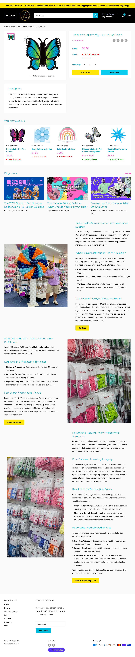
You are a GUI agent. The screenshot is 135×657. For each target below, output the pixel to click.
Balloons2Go (78, 40)
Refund (7, 608)
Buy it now (114, 72)
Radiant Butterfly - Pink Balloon (15, 150)
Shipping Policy (10, 611)
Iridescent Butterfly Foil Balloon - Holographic (91, 150)
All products (15, 27)
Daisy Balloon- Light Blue (42, 149)
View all (127, 173)
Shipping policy (14, 422)
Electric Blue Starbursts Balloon (117, 150)
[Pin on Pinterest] (118, 40)
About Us (8, 622)
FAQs (6, 626)
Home (6, 27)
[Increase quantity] (95, 64)
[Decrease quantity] (84, 64)
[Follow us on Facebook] (49, 645)
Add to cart (86, 72)
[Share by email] (126, 40)
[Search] (95, 15)
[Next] (131, 145)
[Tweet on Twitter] (122, 40)
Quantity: (76, 64)
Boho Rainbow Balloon (66, 149)
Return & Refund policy (85, 581)
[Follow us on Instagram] (53, 645)
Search (7, 615)
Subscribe (43, 631)
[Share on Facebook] (114, 40)
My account (107, 17)
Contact (82, 328)
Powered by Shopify (11, 644)
